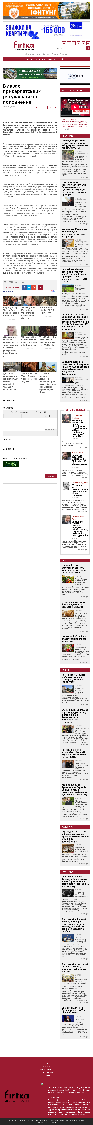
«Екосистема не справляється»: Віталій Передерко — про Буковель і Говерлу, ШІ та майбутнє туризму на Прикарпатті (74, 188)
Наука (39, 54)
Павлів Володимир (80, 482)
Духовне (64, 54)
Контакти (46, 1066)
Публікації (37, 59)
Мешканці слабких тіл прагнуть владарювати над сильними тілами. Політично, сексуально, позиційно (79, 428)
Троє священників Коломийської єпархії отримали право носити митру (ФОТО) (74, 753)
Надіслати (51, 476)
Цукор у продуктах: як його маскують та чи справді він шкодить (73, 604)
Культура (47, 54)
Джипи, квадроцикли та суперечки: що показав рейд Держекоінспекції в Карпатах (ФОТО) (75, 144)
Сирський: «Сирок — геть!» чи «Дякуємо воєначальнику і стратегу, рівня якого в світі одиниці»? (80, 528)
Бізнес (50, 59)
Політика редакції (46, 1069)
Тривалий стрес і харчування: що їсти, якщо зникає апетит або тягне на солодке (74, 569)
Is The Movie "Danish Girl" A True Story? (46, 310)
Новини (29, 59)
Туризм (55, 54)
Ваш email (8, 448)
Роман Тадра (77, 452)
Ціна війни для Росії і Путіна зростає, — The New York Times (73, 1010)
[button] (6, 412)
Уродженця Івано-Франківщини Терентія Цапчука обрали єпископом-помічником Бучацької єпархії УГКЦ (74, 789)
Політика (63, 59)
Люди (28, 54)
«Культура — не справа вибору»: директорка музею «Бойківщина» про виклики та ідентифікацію (75, 836)
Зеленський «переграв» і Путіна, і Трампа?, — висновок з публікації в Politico (75, 967)
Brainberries (12, 319)
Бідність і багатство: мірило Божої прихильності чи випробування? (80, 460)
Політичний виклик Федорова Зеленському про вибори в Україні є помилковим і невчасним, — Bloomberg (75, 881)
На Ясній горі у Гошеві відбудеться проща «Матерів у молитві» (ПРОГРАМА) (73, 678)
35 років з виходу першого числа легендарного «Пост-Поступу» (80, 490)
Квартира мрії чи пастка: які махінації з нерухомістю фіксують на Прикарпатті (75, 233)
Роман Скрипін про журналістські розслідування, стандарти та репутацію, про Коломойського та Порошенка (75, 123)
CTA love (30, 348)
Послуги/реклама (46, 1072)
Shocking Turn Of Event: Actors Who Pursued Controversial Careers (29, 312)
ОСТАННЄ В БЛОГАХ (75, 409)
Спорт (56, 59)
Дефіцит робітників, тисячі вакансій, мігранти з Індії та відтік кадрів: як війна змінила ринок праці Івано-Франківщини (75, 367)
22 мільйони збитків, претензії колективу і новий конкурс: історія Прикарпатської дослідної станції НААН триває (74, 275)
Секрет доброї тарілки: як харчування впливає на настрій (74, 639)
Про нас (46, 1063)
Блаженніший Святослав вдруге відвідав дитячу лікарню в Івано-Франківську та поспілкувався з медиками (75, 715)
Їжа (33, 54)
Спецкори (46, 1075)
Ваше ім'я (8, 439)
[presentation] (6, 412)
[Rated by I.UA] (46, 1084)
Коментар (8, 407)
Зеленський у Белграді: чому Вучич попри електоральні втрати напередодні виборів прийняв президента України (74, 925)
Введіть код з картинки (15, 458)
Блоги (44, 59)
